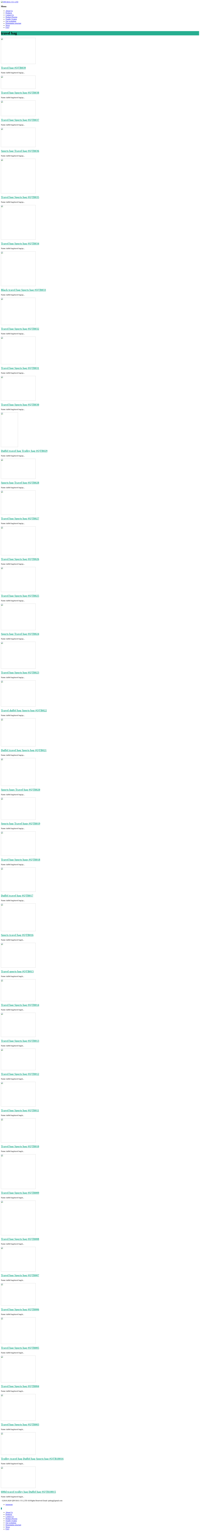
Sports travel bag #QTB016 (17, 934)
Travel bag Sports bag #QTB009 (20, 1192)
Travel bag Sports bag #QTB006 (20, 1309)
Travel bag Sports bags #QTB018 (20, 859)
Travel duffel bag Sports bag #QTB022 (24, 710)
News (8, 25)
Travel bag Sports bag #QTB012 (20, 1073)
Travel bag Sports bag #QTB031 (20, 368)
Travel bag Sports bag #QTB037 (20, 119)
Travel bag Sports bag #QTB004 (20, 1386)
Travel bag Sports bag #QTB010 (20, 1146)
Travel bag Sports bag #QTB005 (20, 1347)
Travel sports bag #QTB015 (17, 971)
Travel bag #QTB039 (13, 67)
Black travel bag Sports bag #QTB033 (23, 289)
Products (9, 13)
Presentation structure (13, 23)
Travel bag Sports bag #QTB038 (20, 92)
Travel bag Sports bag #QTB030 (20, 404)
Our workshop (11, 21)
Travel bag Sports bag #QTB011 (20, 1110)
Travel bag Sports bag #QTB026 (20, 559)
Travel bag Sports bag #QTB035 (20, 197)
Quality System (11, 19)
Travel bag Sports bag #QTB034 (20, 243)
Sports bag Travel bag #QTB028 (20, 482)
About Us (9, 11)
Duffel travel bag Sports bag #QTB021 (24, 750)
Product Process (11, 17)
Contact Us (10, 15)
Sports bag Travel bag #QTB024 (20, 633)
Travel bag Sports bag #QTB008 (20, 1238)
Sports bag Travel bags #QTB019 (20, 823)
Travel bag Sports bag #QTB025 (20, 595)
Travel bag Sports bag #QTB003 (20, 1424)
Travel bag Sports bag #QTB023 (20, 672)
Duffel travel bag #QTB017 (17, 895)
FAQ (7, 27)
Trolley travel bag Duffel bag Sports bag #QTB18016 (32, 1458)
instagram (9, 1505)
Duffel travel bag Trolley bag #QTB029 (24, 450)
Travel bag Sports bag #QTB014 (20, 1004)
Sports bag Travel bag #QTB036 (20, 150)
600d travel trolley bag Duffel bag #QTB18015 (28, 1491)
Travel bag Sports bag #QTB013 (20, 1040)
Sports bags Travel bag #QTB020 (20, 789)
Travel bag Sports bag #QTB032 (20, 328)
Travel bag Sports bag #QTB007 (20, 1275)
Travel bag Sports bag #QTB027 (20, 518)
